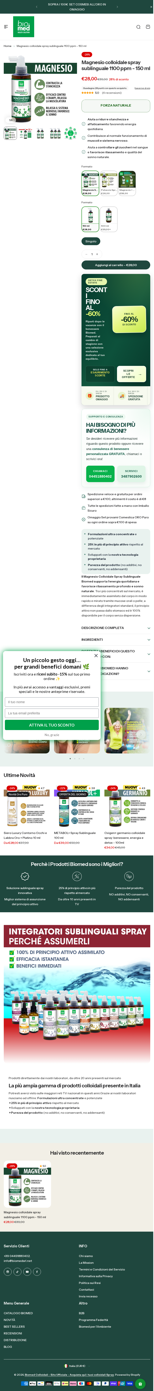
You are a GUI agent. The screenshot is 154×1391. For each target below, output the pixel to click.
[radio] (90, 183)
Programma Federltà (92, 1327)
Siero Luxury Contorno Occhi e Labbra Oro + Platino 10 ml (25, 846)
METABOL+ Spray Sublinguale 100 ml (75, 846)
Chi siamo (84, 1263)
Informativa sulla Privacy (94, 1283)
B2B (80, 1320)
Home (7, 46)
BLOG (8, 1354)
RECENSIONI (13, 1340)
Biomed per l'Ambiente (94, 1334)
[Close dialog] (96, 655)
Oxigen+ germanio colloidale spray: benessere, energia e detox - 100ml (124, 848)
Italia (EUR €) (76, 1373)
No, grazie (52, 735)
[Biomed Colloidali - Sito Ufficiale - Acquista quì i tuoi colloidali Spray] (23, 26)
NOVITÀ (9, 1327)
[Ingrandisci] (40, 88)
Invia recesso (87, 1303)
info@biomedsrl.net (18, 1268)
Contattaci (85, 1297)
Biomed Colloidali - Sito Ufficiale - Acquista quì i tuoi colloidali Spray (67, 1382)
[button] (36, 7)
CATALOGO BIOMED (18, 1320)
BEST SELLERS (14, 1334)
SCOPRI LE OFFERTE (132, 374)
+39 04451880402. (17, 1263)
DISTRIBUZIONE (15, 1347)
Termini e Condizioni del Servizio (101, 1277)
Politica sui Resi (88, 1290)
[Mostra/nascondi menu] (6, 27)
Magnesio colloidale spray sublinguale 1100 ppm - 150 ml (116, 65)
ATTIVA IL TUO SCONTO (52, 725)
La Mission (85, 1270)
